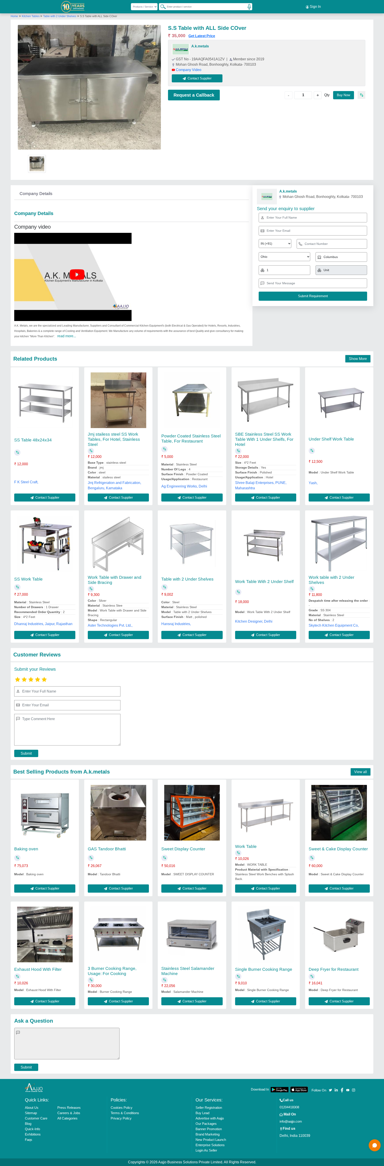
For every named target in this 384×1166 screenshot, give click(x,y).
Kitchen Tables (31, 16)
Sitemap (31, 1113)
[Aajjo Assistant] (375, 1145)
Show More (358, 359)
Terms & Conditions (125, 1113)
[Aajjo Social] (330, 1090)
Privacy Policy (121, 1118)
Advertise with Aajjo (210, 1118)
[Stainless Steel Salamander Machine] (192, 934)
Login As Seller (206, 1150)
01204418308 (289, 1107)
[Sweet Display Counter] (192, 813)
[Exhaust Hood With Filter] (45, 934)
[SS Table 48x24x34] (45, 400)
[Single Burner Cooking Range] (265, 934)
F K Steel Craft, (26, 482)
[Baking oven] (45, 813)
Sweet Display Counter (183, 849)
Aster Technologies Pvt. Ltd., (110, 625)
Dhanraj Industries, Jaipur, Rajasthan (43, 624)
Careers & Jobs (68, 1113)
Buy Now (343, 95)
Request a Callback (194, 95)
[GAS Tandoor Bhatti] (118, 813)
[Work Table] (265, 813)
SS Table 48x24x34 (33, 440)
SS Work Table (28, 579)
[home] (34, 1087)
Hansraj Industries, (176, 624)
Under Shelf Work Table (331, 439)
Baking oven (26, 849)
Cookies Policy (121, 1107)
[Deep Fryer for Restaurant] (339, 934)
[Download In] (279, 1089)
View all (360, 772)
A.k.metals (200, 46)
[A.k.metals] (180, 49)
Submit (26, 753)
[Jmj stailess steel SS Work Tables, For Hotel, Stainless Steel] (118, 400)
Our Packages (206, 1123)
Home (14, 16)
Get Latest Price (201, 36)
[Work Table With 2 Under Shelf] (265, 543)
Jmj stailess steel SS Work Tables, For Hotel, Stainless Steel (114, 439)
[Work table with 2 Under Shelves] (339, 543)
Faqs (28, 1140)
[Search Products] (161, 6)
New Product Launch (211, 1140)
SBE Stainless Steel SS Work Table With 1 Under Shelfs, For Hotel (264, 439)
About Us (31, 1107)
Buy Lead (202, 1113)
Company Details (36, 193)
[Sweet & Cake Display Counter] (339, 813)
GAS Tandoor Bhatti (107, 849)
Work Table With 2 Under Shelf (264, 581)
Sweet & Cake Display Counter (338, 849)
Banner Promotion (209, 1129)
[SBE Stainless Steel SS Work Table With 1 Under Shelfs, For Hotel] (265, 400)
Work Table (246, 846)
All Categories (67, 1118)
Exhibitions (33, 1134)
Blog (28, 1123)
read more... (66, 336)
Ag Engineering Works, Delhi (184, 486)
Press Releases (69, 1107)
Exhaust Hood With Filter (38, 969)
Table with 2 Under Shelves (59, 16)
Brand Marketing (208, 1134)
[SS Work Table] (45, 543)
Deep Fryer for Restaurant (333, 969)
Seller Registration (209, 1107)
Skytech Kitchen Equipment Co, (334, 625)
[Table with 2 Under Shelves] (192, 543)
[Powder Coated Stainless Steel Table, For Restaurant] (192, 400)
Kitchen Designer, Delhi (253, 621)
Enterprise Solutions (210, 1145)
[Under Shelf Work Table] (339, 400)
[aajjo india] (73, 6)
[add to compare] (361, 95)
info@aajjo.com (291, 1121)
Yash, (313, 483)
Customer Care (36, 1118)
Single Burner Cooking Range (263, 969)
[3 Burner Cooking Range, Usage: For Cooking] (118, 934)
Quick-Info (32, 1129)
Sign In (315, 6)
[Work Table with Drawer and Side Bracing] (118, 543)
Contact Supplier (46, 497)
